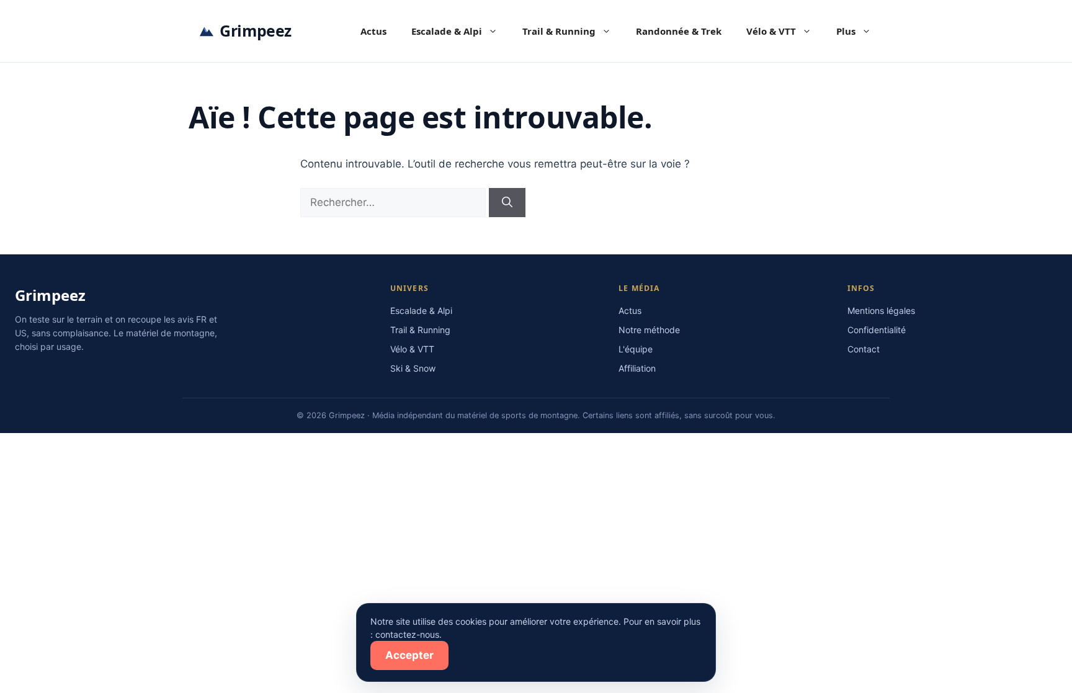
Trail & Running (559, 31)
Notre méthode (649, 329)
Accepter (409, 655)
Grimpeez (256, 30)
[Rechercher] (507, 203)
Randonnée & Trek (678, 31)
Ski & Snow (413, 368)
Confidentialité (876, 329)
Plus (845, 31)
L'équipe (636, 349)
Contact (863, 349)
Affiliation (637, 368)
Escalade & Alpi (446, 31)
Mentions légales (881, 310)
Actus (373, 31)
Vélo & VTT (771, 31)
